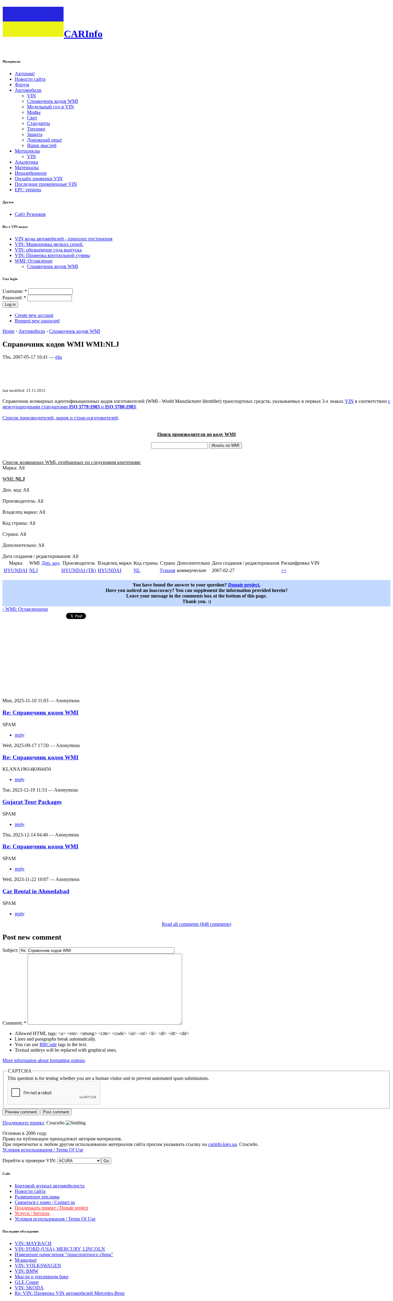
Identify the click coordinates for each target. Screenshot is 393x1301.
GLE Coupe (27, 1282)
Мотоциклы (27, 151)
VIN (31, 95)
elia (58, 357)
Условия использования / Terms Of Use (42, 1149)
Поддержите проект (23, 1122)
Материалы (27, 167)
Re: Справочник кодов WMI (40, 712)
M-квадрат (26, 1260)
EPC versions (28, 189)
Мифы (34, 112)
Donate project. (244, 584)
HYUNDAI (15, 570)
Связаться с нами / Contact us (45, 1202)
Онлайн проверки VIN (39, 178)
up (45, 609)
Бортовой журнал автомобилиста (49, 1185)
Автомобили (28, 90)
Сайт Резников (30, 214)
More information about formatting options (43, 1060)
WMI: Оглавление (34, 260)
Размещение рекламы (37, 1196)
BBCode (48, 1044)
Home (8, 331)
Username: (14, 291)
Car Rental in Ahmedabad (35, 891)
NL (137, 570)
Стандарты (38, 123)
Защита (34, 134)
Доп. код (50, 563)
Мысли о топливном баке (41, 1276)
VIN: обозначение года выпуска (48, 249)
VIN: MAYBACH (33, 1243)
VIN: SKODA (29, 1287)
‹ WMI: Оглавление (22, 609)
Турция (167, 570)
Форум (22, 84)
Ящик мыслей (41, 145)
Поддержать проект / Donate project (51, 1207)
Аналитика (26, 162)
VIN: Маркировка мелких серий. (49, 244)
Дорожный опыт (44, 139)
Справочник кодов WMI (52, 101)
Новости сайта (30, 79)
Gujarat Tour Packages (31, 802)
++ (283, 570)
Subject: (10, 950)
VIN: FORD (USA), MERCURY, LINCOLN (60, 1249)
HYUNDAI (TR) (78, 570)
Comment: (14, 1023)
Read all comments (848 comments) (196, 924)
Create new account (34, 315)
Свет (32, 117)
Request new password (37, 320)
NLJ (33, 570)
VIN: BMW (26, 1271)
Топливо (36, 128)
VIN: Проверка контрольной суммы (52, 255)
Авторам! (25, 73)
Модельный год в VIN (50, 106)
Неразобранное (31, 173)
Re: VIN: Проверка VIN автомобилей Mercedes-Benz (70, 1293)
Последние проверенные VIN (46, 184)
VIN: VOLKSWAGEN (38, 1265)
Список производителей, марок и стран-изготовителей (60, 417)
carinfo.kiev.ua (222, 1144)
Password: (14, 297)
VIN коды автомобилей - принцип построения (63, 238)
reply (20, 735)
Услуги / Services (32, 1213)
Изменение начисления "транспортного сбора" (64, 1254)
